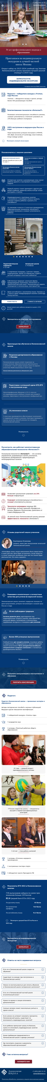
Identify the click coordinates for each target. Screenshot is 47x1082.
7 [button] (32, 256)
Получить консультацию (23, 682)
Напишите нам (23, 1062)
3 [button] (26, 44)
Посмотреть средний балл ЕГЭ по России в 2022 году (22, 922)
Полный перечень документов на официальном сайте (18, 370)
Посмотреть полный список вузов (18, 141)
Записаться (23, 947)
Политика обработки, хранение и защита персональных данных (23, 1079)
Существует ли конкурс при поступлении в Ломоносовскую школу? (18, 978)
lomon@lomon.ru (39, 5)
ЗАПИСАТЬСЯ (23, 327)
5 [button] (26, 256)
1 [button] (19, 44)
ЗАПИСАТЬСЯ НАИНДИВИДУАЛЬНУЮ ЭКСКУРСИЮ (23, 80)
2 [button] (23, 44)
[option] (23, 23)
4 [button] (23, 256)
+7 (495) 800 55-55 (38, 3)
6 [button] (29, 256)
